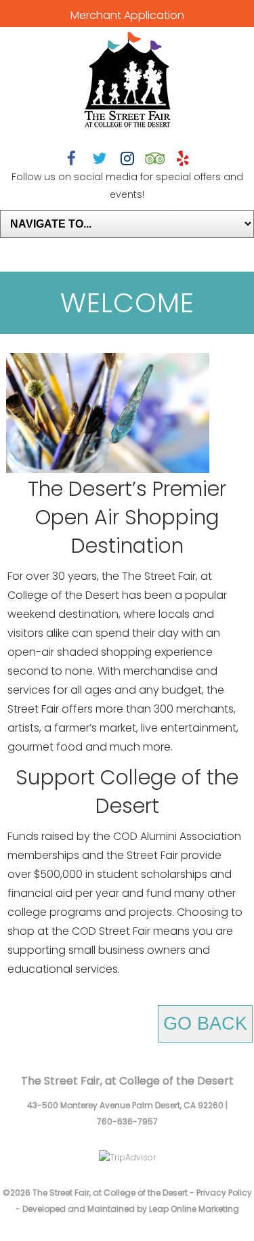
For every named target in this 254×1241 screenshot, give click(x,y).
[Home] (127, 81)
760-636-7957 (127, 1121)
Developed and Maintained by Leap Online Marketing (130, 1209)
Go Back (205, 1023)
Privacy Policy (224, 1192)
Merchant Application (127, 15)
